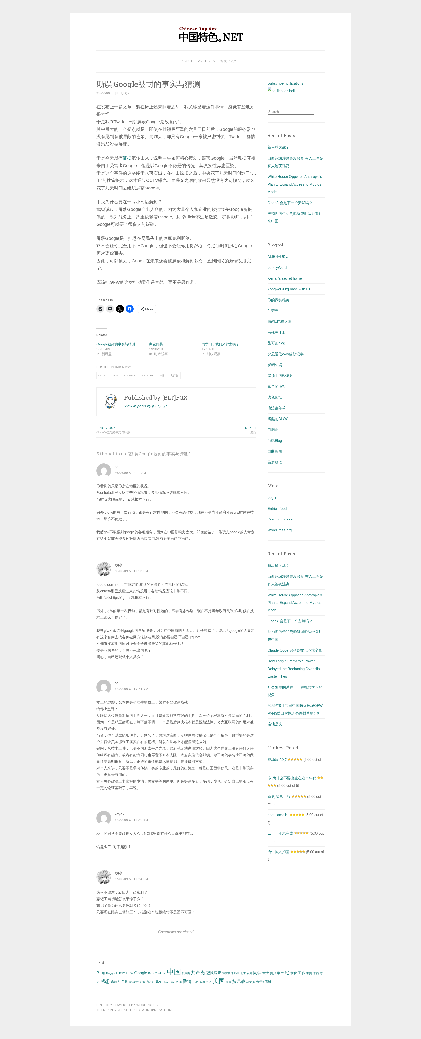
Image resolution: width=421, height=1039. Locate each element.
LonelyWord (277, 267)
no (116, 467)
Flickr (120, 973)
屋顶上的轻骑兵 (280, 375)
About (187, 61)
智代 (150, 982)
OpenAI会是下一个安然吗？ (290, 203)
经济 (209, 982)
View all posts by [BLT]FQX (146, 406)
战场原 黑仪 (277, 759)
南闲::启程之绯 (279, 322)
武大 (165, 982)
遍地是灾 (275, 724)
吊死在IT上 (276, 332)
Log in (272, 497)
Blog (100, 972)
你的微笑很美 (278, 300)
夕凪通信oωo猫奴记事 (286, 354)
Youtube (160, 973)
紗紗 (118, 565)
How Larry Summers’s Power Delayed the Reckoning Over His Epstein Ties (294, 668)
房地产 (115, 982)
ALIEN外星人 (278, 257)
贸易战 (238, 981)
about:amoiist (278, 815)
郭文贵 (250, 982)
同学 (257, 973)
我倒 (250, 430)
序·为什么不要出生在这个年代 (292, 778)
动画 (236, 973)
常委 (309, 973)
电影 (196, 982)
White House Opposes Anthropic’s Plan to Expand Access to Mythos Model (295, 184)
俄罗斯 (186, 973)
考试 (228, 982)
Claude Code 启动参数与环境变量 (295, 650)
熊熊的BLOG (278, 419)
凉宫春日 (227, 973)
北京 (243, 973)
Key (151, 973)
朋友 (158, 982)
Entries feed (277, 508)
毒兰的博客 (277, 386)
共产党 (175, 375)
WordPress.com (157, 1010)
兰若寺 (273, 311)
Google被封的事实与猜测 (115, 344)
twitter (148, 375)
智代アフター (229, 61)
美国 (219, 980)
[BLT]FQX (122, 93)
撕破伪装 (156, 344)
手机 (124, 982)
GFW (115, 375)
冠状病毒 (213, 973)
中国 (162, 375)
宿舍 (293, 973)
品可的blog (276, 343)
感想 (105, 981)
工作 (301, 973)
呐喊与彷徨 (123, 367)
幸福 (316, 973)
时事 (143, 982)
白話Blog (275, 440)
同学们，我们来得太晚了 (220, 344)
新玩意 (134, 982)
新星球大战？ (278, 147)
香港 (268, 982)
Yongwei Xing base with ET (289, 289)
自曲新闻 (275, 451)
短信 (202, 982)
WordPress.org (280, 530)
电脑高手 (275, 429)
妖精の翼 (275, 365)
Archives (206, 61)
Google (130, 375)
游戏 (179, 982)
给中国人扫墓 (278, 852)
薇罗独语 (275, 462)
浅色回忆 (275, 397)
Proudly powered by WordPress (127, 1005)
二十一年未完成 (280, 833)
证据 (127, 158)
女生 (265, 973)
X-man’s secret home (285, 278)
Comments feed (280, 519)
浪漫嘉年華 (277, 408)
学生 (280, 973)
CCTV (102, 375)
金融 (260, 982)
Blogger (110, 973)
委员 (273, 973)
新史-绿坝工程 (279, 796)
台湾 (249, 973)
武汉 (172, 982)
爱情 (187, 981)
